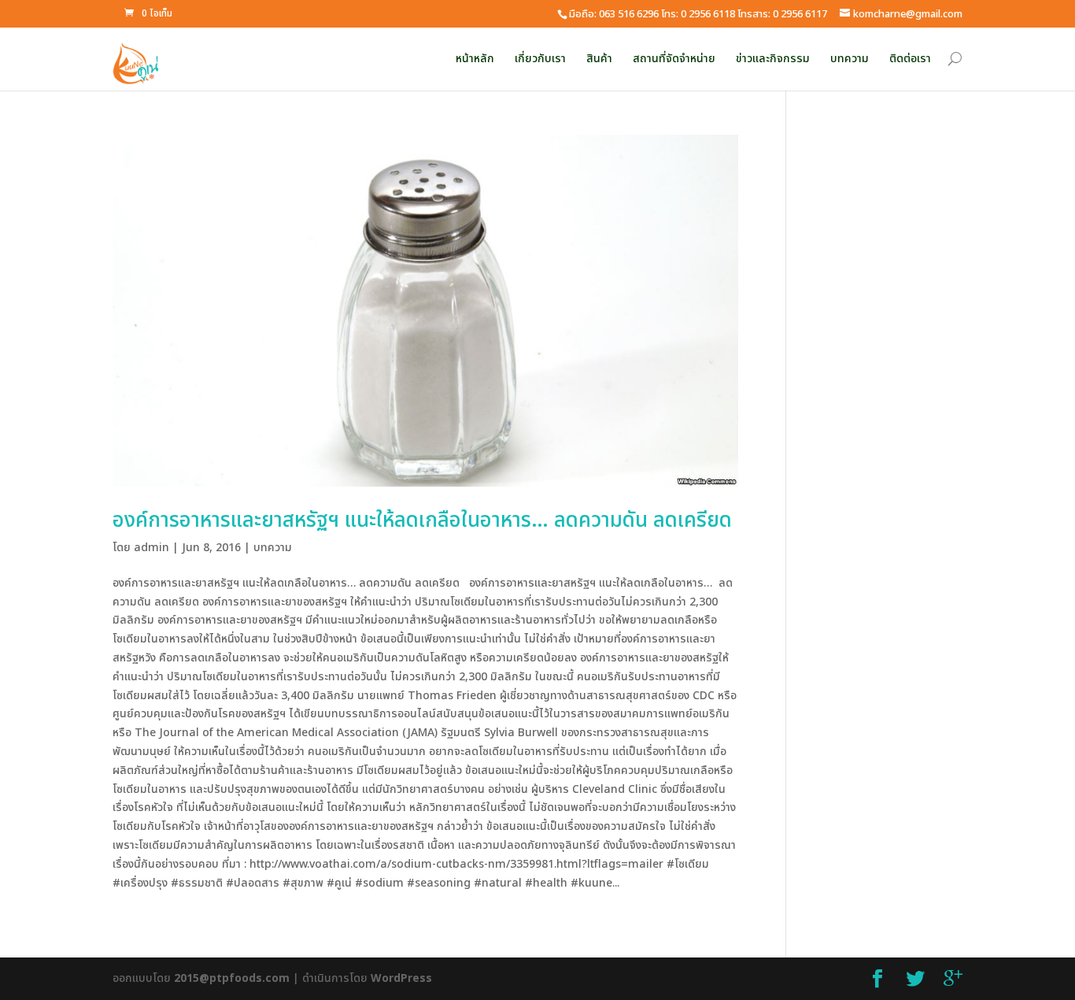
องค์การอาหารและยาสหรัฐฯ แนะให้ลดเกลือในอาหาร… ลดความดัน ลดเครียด (422, 520)
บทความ (849, 58)
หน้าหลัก (475, 58)
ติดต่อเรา (910, 58)
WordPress (401, 978)
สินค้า (599, 58)
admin (151, 547)
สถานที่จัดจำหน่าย (674, 58)
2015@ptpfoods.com (232, 978)
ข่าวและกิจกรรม (773, 58)
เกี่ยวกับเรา (540, 58)
